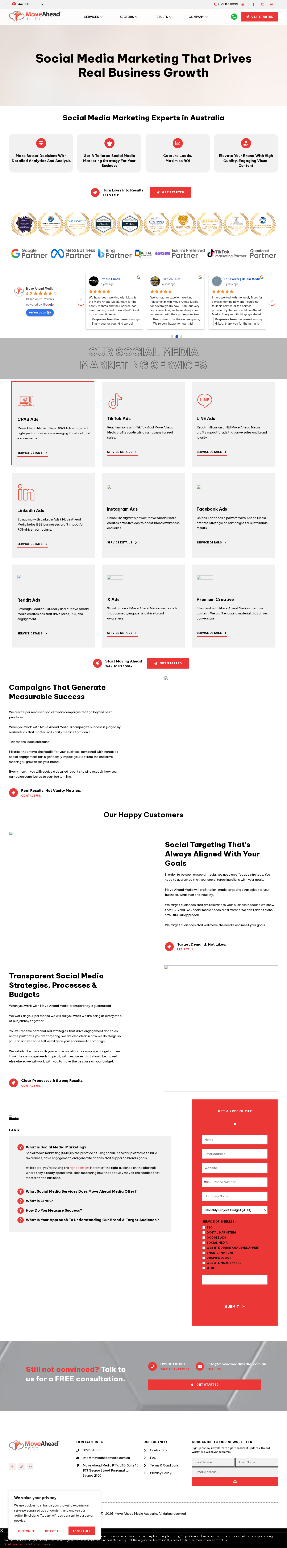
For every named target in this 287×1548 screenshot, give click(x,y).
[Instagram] (262, 4)
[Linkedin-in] (271, 4)
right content (80, 1168)
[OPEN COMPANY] (206, 17)
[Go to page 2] (181, 337)
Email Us (214, 1369)
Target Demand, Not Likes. (201, 944)
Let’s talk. (185, 949)
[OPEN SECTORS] (136, 17)
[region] (54, 1515)
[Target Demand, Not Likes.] (169, 946)
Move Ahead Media (39, 288)
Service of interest (219, 1221)
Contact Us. (31, 795)
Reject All (53, 1531)
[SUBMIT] (235, 1481)
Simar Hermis (233, 279)
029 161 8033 (172, 1364)
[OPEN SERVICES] (101, 17)
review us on (37, 312)
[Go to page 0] (172, 336)
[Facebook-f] (253, 4)
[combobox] (207, 1182)
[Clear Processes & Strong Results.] (13, 1082)
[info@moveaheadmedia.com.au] (200, 1366)
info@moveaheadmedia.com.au (236, 1364)
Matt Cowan (109, 279)
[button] (143, 1530)
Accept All (81, 1531)
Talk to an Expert (175, 1369)
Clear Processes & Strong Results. (52, 1080)
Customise (26, 1531)
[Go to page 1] (176, 336)
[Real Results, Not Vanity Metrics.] (13, 792)
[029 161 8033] (152, 1366)
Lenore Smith (171, 279)
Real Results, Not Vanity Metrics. (51, 790)
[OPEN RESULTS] (170, 17)
